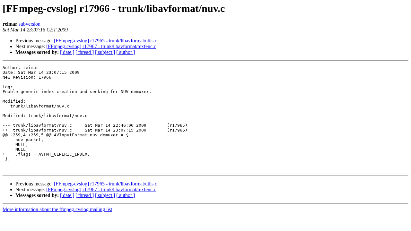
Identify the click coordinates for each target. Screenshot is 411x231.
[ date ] (67, 52)
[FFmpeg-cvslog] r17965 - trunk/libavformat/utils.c (105, 40)
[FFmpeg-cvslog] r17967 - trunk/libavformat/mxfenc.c (101, 46)
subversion (29, 24)
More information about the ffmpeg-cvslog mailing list (57, 209)
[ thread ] (84, 52)
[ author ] (125, 52)
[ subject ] (105, 52)
